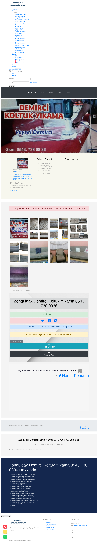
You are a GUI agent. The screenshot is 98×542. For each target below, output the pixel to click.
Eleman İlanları (20, 59)
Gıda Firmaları (19, 36)
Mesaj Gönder (13, 190)
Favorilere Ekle (6, 516)
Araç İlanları (19, 57)
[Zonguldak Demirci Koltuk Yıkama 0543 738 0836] (19, 228)
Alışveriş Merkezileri (21, 17)
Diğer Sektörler (20, 52)
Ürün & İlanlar (84, 427)
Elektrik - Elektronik (20, 31)
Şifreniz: (11, 82)
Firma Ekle (18, 69)
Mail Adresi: (12, 78)
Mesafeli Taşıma (50, 527)
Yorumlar (68, 92)
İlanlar (59, 92)
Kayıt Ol (15, 75)
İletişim (14, 66)
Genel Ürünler (19, 62)
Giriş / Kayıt (12, 69)
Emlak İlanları (19, 55)
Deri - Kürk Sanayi (20, 28)
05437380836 (17, 171)
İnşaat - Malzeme (20, 40)
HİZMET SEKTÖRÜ (20, 21)
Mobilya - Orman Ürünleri (22, 45)
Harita (51, 92)
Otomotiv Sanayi (20, 47)
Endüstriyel (19, 33)
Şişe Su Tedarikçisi (20, 16)
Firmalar (14, 11)
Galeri (42, 92)
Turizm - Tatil (19, 35)
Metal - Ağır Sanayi (21, 43)
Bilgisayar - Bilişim (21, 24)
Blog (13, 64)
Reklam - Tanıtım (20, 49)
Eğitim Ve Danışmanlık (22, 30)
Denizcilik (18, 26)
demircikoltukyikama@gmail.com (23, 174)
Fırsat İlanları (19, 61)
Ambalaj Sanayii (20, 23)
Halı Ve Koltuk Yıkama (20, 14)
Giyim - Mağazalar (20, 38)
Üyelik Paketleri (50, 529)
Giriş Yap (15, 73)
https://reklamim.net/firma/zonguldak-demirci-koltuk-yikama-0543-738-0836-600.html (23, 178)
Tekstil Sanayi (19, 50)
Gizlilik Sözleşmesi (51, 526)
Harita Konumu (75, 375)
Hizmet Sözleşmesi (51, 524)
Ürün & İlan (15, 54)
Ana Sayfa (14, 9)
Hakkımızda (32, 92)
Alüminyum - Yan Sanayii (22, 19)
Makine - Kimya (20, 42)
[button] (8, 126)
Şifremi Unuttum (33, 82)
